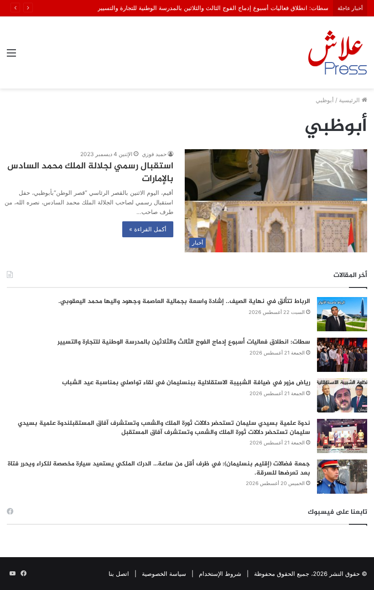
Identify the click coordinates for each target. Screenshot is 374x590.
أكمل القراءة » (147, 229)
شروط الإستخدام (220, 573)
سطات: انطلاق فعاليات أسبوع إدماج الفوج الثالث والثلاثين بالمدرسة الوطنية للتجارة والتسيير (213, 7)
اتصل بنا (119, 573)
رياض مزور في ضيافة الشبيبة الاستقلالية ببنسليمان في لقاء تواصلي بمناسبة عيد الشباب (186, 382)
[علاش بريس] (337, 52)
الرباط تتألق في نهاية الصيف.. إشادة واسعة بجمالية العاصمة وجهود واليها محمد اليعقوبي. (184, 301)
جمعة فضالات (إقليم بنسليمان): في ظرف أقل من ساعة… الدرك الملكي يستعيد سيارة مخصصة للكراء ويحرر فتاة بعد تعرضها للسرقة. (159, 468)
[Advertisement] (187, 157)
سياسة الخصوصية (164, 573)
